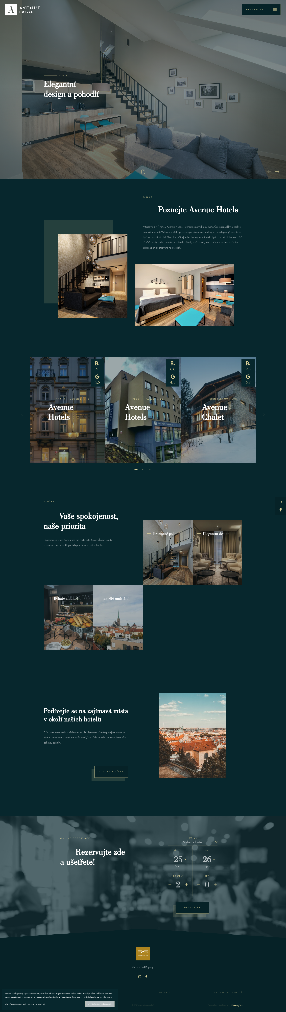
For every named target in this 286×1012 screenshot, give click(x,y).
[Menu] (275, 9)
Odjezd (207, 851)
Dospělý (178, 876)
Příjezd (178, 851)
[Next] (277, 171)
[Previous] (269, 171)
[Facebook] (146, 977)
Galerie (164, 993)
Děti (207, 876)
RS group (148, 967)
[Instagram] (140, 977)
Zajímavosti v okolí (228, 993)
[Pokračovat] (143, 171)
